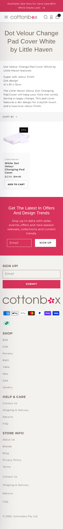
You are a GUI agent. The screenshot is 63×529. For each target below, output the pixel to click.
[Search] (45, 17)
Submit (31, 283)
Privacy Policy (12, 460)
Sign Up (45, 242)
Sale (5, 380)
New (5, 373)
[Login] (51, 17)
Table (6, 367)
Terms (7, 466)
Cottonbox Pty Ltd (25, 516)
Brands (7, 446)
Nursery (8, 353)
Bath (6, 360)
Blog (6, 453)
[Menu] (6, 17)
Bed (5, 339)
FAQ (5, 423)
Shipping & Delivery (16, 410)
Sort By (8, 117)
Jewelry (8, 387)
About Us (9, 439)
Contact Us (10, 403)
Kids (5, 346)
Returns (8, 416)
